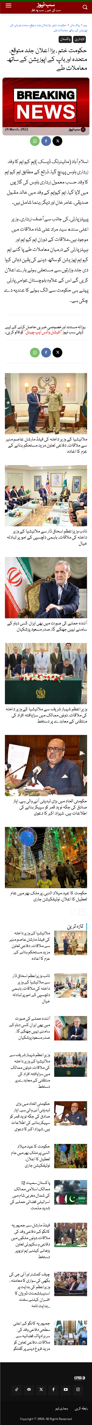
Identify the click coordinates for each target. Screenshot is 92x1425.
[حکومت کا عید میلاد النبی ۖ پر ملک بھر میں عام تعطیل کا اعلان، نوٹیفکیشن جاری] (70, 1156)
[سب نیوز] (84, 129)
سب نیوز (74, 129)
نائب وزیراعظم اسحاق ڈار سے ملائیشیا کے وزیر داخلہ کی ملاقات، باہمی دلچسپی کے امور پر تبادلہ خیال (31, 989)
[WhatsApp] (35, 141)
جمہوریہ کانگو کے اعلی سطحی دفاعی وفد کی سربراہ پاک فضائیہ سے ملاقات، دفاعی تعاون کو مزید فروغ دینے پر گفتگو (31, 1336)
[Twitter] (41, 1390)
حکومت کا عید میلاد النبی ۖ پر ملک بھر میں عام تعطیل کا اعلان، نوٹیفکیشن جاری (30, 1156)
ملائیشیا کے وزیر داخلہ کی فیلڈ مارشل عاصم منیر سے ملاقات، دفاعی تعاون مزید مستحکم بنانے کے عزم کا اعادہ (29, 946)
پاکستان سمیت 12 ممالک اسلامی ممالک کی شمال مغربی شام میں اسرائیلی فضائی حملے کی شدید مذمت (30, 1196)
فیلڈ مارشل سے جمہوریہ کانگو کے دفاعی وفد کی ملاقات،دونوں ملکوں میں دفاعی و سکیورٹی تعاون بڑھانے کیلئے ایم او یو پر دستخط (30, 1241)
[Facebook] (46, 141)
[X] (57, 141)
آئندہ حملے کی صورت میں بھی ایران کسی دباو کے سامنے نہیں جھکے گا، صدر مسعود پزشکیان (29, 1028)
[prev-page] (74, 912)
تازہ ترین (75, 926)
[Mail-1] (29, 1390)
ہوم (85, 25)
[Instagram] (78, 1390)
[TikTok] (17, 1390)
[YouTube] (66, 1390)
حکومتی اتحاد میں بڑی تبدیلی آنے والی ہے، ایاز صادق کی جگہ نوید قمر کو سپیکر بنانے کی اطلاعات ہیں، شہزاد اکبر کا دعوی (30, 1117)
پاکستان (74, 25)
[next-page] (82, 912)
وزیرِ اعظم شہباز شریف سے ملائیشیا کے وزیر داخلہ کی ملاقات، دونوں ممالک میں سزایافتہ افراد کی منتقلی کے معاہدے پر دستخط (29, 1071)
